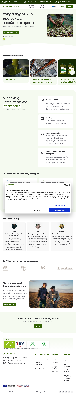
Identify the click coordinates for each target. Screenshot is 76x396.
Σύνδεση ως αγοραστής (41, 359)
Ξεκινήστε (69, 6)
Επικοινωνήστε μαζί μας (68, 360)
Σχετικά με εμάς (39, 368)
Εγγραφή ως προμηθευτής (38, 363)
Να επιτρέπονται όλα (59, 210)
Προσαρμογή (36, 210)
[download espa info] (16, 386)
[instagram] (69, 392)
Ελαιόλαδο (10, 79)
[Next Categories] (72, 72)
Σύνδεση (61, 6)
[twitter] (72, 392)
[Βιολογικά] (9, 344)
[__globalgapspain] (43, 344)
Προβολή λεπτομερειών (61, 205)
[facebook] (63, 392)
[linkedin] (60, 392)
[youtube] (66, 392)
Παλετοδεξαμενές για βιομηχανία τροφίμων (42, 80)
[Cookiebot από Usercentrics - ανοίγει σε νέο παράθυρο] (63, 185)
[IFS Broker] (20, 344)
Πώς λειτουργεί (67, 365)
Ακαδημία (55, 371)
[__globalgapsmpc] (32, 344)
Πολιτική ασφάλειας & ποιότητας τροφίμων (67, 377)
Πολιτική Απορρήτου (41, 392)
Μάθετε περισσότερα (9, 304)
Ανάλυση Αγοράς (54, 367)
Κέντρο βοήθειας (66, 370)
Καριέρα (54, 359)
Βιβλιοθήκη (55, 362)
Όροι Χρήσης (31, 392)
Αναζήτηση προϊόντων (31, 6)
